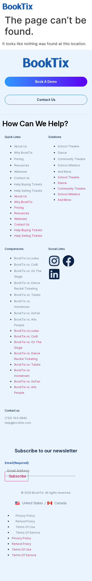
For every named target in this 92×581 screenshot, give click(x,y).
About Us (20, 146)
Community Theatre (71, 159)
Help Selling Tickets (28, 190)
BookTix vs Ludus (26, 258)
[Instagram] (54, 261)
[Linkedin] (54, 274)
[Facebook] (68, 261)
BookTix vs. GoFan (27, 313)
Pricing (19, 159)
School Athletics (69, 165)
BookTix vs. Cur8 (26, 264)
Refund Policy (25, 521)
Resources (21, 165)
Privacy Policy (25, 515)
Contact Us (21, 178)
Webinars (20, 171)
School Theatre (68, 146)
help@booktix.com (18, 422)
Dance (62, 152)
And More (64, 171)
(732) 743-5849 (16, 418)
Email (17, 462)
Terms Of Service (28, 532)
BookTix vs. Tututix (27, 295)
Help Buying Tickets (28, 184)
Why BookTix (23, 152)
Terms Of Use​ (25, 527)
